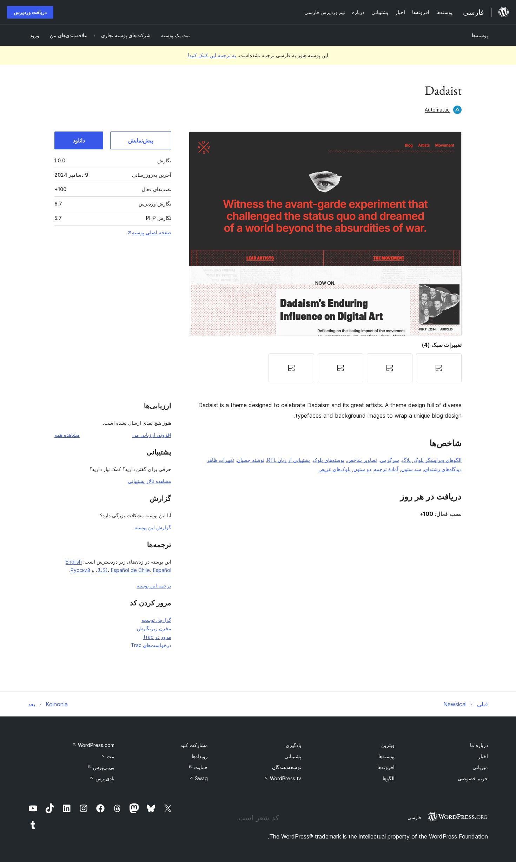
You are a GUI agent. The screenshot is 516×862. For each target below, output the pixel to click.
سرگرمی (389, 460)
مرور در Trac (157, 637)
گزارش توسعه (156, 620)
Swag (198, 778)
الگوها (389, 778)
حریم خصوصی (473, 778)
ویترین (388, 745)
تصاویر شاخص (362, 460)
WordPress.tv (282, 778)
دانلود (79, 140)
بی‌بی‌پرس (100, 767)
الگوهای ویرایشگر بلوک (438, 460)
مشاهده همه (67, 435)
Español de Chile (130, 570)
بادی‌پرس (102, 778)
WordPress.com (93, 745)
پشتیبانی (292, 756)
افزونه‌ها (386, 767)
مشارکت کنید (194, 745)
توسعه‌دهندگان (286, 767)
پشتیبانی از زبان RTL (288, 460)
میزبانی (480, 767)
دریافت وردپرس (30, 12)
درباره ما (479, 745)
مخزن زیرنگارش (154, 628)
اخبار (483, 756)
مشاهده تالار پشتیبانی (149, 481)
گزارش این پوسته (152, 527)
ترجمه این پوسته (154, 585)
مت (107, 756)
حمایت (198, 767)
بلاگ (406, 460)
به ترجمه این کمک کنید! (212, 55)
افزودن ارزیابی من (151, 435)
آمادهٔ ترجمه (386, 469)
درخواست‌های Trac (151, 645)
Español (162, 570)
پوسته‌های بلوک (328, 460)
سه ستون (411, 469)
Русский (80, 570)
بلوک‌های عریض (334, 469)
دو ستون (362, 469)
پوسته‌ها (480, 35)
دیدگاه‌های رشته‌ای (443, 469)
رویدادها (200, 756)
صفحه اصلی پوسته (151, 232)
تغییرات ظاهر (220, 460)
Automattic (437, 110)
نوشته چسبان (250, 460)
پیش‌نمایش (140, 140)
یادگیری (293, 745)
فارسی (414, 817)
